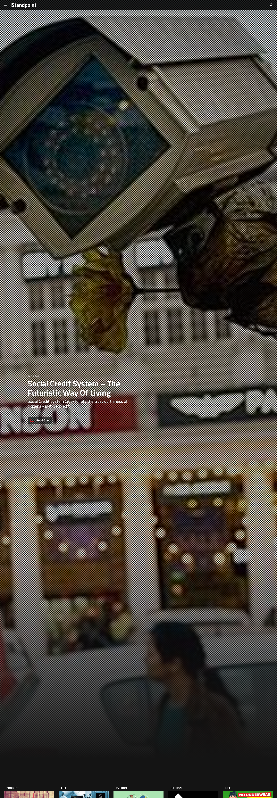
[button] (271, 4)
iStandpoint (23, 5)
